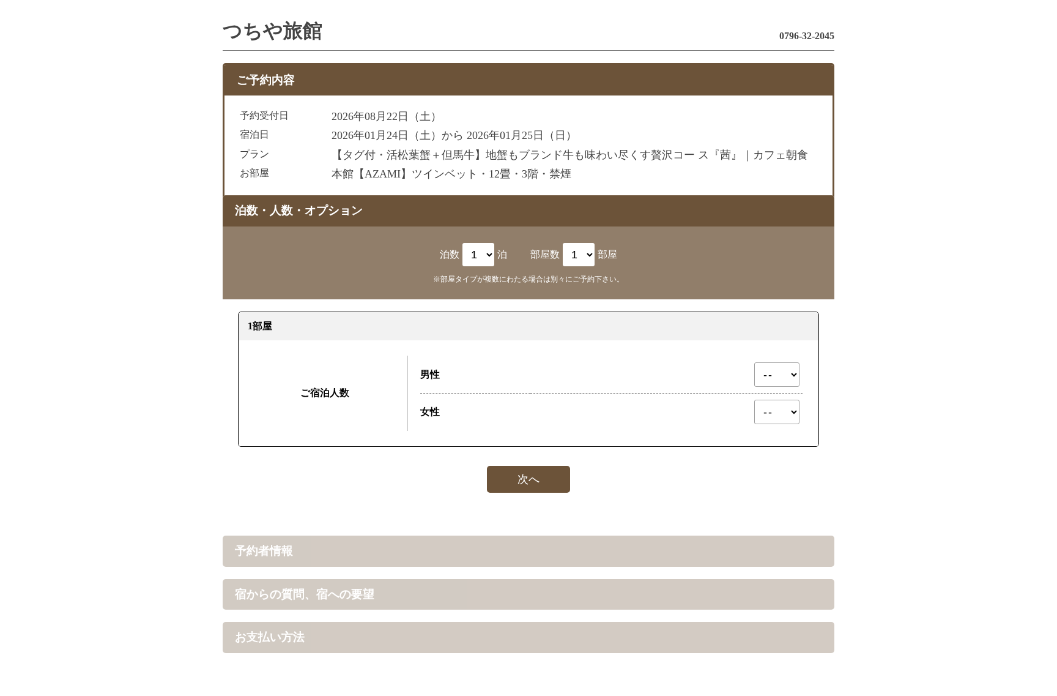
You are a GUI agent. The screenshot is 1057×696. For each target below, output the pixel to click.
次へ (528, 479)
